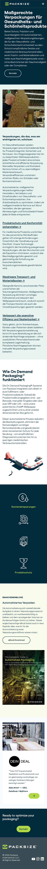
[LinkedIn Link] (42, 859)
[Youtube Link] (33, 859)
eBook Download (16, 640)
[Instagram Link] (38, 859)
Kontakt (13, 73)
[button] (43, 4)
